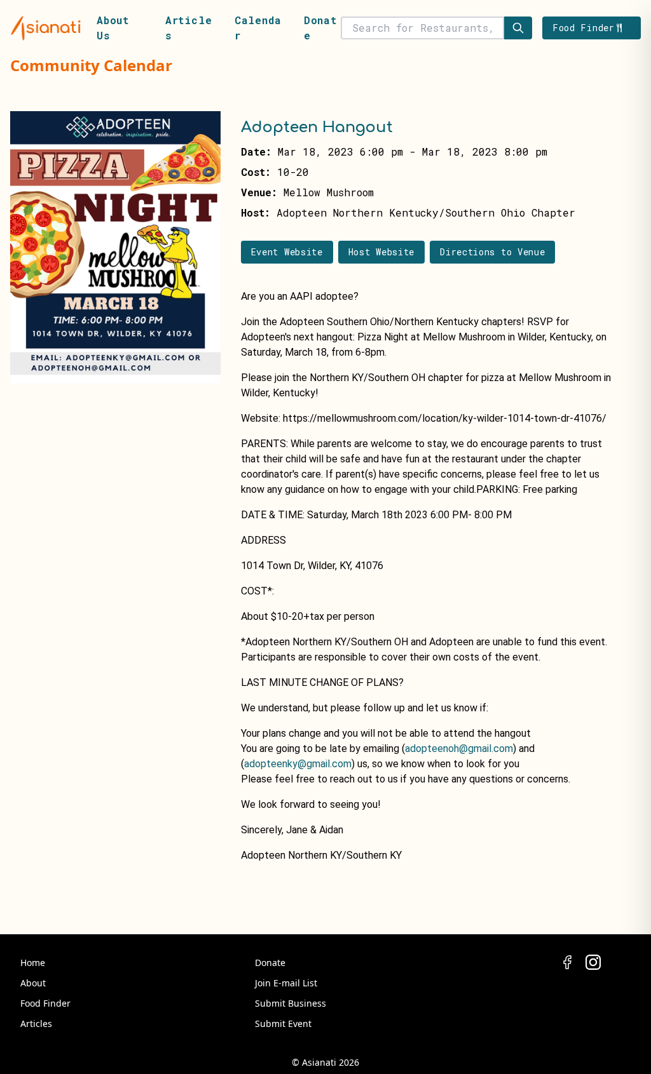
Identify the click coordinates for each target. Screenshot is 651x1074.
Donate (270, 963)
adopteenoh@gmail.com (459, 748)
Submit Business (290, 1003)
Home (32, 963)
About (33, 983)
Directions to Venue (492, 252)
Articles (36, 1023)
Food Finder (45, 1003)
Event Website (287, 252)
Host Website (381, 252)
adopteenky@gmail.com (298, 764)
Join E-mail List (286, 983)
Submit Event (283, 1023)
